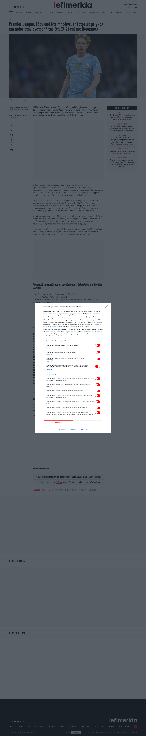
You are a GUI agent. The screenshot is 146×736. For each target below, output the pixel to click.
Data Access (73, 429)
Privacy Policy (84, 429)
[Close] (107, 307)
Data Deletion (62, 429)
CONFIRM (58, 422)
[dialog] (73, 368)
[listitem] (73, 341)
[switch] (97, 345)
